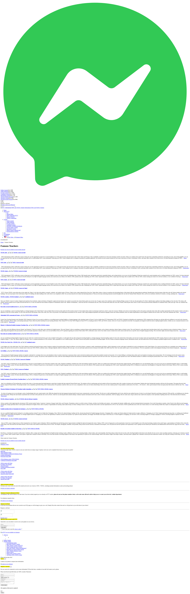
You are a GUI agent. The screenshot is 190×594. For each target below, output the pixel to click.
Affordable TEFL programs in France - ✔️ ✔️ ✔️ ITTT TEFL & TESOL (19, 315)
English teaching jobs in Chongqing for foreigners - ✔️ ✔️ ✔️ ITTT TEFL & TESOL (22, 408)
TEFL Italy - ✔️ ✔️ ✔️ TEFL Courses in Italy (12, 262)
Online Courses (4, 190)
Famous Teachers (9, 242)
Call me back (4, 585)
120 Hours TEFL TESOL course (14, 555)
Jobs (5, 233)
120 (1, 480)
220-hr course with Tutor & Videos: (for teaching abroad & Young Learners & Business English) (8, 466)
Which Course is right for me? (14, 230)
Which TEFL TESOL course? (14, 553)
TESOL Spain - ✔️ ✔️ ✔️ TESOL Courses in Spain (14, 271)
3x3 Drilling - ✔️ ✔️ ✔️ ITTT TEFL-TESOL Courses (14, 350)
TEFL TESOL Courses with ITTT (15, 545)
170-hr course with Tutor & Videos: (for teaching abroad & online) (7, 473)
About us (6, 535)
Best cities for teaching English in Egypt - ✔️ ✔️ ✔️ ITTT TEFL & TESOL (20, 333)
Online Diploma (4, 191)
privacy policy (18, 529)
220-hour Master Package (7, 196)
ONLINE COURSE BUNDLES (14, 226)
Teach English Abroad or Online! (14, 547)
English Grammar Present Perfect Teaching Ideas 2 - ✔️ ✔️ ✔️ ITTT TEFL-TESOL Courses (24, 379)
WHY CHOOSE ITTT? (12, 215)
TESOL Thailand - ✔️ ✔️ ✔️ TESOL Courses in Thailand (15, 359)
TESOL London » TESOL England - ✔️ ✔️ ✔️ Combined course (17, 296)
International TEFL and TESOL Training (34, 207)
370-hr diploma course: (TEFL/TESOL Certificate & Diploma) (10, 460)
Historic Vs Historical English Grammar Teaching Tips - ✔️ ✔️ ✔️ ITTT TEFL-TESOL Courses (25, 325)
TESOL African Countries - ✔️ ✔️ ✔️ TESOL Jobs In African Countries (19, 399)
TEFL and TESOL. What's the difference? (16, 548)
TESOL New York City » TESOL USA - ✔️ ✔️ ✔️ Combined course (18, 342)
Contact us (6, 235)
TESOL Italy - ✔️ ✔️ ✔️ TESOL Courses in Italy (13, 252)
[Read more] (186, 268)
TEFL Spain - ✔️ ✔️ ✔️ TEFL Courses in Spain (13, 279)
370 (1, 461)
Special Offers (10, 214)
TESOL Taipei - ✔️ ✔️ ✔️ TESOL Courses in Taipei (14, 288)
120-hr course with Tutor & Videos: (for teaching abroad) (6, 478)
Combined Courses (5, 194)
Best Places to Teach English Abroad (15, 549)
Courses (5, 219)
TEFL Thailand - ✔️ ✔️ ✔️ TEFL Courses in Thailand (15, 369)
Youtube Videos (7, 541)
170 (1, 475)
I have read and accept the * (12, 529)
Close (2, 592)
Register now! (4, 518)
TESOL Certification (11, 218)
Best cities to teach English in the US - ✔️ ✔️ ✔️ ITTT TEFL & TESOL (19, 306)
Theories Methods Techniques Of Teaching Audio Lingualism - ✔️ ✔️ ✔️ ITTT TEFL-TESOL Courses (27, 389)
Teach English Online (12, 543)
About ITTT (6, 211)
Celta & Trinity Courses (12, 227)
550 (1, 457)
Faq (7, 212)
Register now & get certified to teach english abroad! (13, 249)
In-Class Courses (5, 192)
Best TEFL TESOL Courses (13, 544)
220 (1, 470)
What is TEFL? (10, 552)
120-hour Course (5, 198)
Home (5, 210)
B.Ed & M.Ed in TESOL (12, 231)
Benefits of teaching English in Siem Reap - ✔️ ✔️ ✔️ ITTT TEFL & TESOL (20, 428)
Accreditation (7, 234)
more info (3, 451)
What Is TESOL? (11, 216)
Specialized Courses (5, 195)
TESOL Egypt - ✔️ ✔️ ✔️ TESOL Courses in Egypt (14, 418)
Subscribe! (3, 527)
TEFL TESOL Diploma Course (14, 551)
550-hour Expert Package (7, 199)
